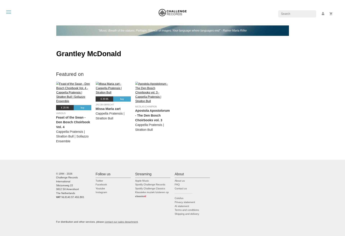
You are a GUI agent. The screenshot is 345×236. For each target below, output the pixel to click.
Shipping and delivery (187, 213)
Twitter (99, 180)
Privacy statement (185, 202)
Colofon (179, 198)
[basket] (331, 13)
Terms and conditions (187, 209)
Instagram (101, 192)
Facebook (101, 184)
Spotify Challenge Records (150, 184)
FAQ (177, 184)
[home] (173, 12)
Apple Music (142, 180)
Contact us (181, 188)
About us (180, 180)
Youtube (100, 188)
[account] (323, 13)
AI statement (182, 206)
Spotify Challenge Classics (150, 188)
